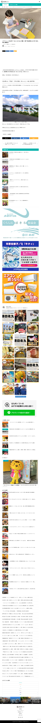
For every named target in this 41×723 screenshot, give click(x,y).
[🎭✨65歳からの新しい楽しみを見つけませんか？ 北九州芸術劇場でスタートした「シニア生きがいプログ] (20, 316)
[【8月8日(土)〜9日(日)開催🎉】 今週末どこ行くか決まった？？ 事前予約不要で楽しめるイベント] (8, 377)
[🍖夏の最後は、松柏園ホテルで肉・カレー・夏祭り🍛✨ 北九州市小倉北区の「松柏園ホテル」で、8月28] (33, 352)
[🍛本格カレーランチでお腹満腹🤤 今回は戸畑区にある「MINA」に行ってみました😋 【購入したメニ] (20, 352)
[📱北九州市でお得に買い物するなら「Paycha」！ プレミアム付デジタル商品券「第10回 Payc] (8, 340)
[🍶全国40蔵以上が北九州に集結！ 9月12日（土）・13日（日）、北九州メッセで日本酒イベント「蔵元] (8, 352)
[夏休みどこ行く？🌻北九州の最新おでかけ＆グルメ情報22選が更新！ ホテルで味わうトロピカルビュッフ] (33, 364)
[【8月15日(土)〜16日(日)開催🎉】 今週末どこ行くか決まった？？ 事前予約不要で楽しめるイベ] (33, 340)
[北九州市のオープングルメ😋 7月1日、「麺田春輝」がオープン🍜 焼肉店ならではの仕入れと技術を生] (33, 328)
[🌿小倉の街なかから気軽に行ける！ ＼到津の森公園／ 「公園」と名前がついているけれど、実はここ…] (33, 316)
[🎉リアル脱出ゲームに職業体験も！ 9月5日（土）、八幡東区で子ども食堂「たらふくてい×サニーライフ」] (20, 377)
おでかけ (5, 4)
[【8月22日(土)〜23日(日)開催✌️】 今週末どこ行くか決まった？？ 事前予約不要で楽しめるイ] (8, 328)
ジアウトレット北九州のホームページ (12, 127)
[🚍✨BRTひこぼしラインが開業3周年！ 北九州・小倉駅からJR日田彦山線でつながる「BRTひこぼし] (20, 328)
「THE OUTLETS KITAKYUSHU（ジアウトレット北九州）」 (13, 70)
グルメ (20, 684)
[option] (5, 700)
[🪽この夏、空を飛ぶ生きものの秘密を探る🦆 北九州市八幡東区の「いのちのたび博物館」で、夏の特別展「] (20, 364)
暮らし (20, 690)
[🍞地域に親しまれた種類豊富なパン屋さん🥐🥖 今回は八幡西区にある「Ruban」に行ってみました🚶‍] (33, 377)
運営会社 (20, 713)
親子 (20, 694)
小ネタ (20, 688)
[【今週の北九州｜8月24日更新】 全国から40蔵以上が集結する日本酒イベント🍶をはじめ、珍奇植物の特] (8, 316)
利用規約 (20, 708)
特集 (20, 692)
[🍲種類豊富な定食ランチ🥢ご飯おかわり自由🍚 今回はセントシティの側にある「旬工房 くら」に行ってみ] (8, 364)
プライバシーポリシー (20, 710)
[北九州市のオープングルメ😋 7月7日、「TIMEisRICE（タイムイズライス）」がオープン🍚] (8, 389)
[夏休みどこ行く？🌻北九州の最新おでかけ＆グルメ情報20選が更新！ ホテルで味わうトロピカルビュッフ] (20, 340)
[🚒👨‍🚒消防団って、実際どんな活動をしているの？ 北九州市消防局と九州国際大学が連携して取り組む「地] (20, 389)
